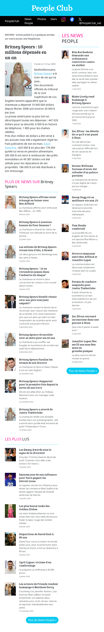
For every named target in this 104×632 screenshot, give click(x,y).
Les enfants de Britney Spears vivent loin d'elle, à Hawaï (37, 248)
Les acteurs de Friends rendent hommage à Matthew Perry (38, 585)
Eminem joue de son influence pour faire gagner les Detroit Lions (38, 478)
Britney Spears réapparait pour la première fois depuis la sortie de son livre (38, 384)
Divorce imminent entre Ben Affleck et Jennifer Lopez (84, 257)
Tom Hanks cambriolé (79, 226)
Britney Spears (43, 73)
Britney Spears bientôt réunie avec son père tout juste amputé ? (38, 300)
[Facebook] (72, 19)
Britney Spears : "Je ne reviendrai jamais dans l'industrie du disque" (34, 272)
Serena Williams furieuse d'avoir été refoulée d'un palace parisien (85, 170)
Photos (41, 19)
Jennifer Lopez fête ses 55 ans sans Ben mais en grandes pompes (84, 346)
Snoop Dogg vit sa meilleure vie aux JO (85, 198)
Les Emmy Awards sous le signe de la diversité (35, 451)
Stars (54, 19)
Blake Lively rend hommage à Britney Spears (83, 99)
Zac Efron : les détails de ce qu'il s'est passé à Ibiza (85, 134)
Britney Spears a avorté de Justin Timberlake (36, 410)
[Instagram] (63, 19)
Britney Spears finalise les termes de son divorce (36, 361)
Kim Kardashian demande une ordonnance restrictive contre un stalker (83, 58)
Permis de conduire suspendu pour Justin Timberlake (84, 285)
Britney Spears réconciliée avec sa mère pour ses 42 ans (37, 336)
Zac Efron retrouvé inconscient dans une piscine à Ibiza (85, 319)
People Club (52, 8)
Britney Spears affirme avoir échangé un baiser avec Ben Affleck (37, 200)
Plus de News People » (42, 620)
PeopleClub (12, 21)
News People (29, 21)
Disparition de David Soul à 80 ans (36, 535)
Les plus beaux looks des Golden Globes (34, 507)
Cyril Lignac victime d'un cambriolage (35, 563)
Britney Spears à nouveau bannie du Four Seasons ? (35, 223)
